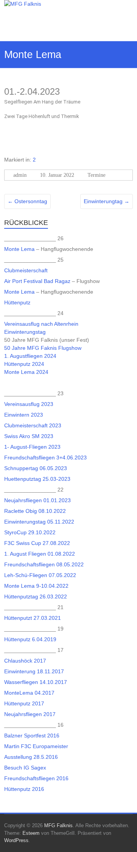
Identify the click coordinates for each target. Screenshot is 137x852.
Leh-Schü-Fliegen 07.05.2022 (40, 575)
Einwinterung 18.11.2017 (34, 671)
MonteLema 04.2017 (29, 693)
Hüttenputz (17, 302)
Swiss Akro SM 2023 (28, 436)
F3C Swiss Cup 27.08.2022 (37, 543)
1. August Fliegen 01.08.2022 (39, 554)
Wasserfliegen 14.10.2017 (35, 682)
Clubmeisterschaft (26, 270)
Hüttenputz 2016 (24, 789)
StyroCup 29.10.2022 (30, 532)
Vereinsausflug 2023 (28, 404)
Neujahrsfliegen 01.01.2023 (37, 500)
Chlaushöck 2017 (25, 661)
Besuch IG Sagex (25, 768)
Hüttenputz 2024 (24, 364)
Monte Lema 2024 (26, 372)
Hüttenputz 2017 (24, 703)
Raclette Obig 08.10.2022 (35, 511)
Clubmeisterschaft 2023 (32, 425)
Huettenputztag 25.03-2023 (37, 479)
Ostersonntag (27, 201)
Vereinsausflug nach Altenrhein (41, 324)
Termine (96, 175)
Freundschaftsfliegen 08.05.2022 (44, 564)
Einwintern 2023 (23, 415)
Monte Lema (19, 249)
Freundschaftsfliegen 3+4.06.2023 (45, 457)
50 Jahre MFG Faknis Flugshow (42, 348)
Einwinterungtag (106, 201)
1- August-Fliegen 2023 (32, 447)
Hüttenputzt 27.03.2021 (32, 618)
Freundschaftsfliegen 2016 (36, 778)
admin (20, 175)
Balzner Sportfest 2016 (31, 735)
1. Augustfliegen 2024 (30, 356)
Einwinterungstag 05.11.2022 (39, 522)
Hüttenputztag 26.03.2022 (35, 596)
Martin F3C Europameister (36, 746)
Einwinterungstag (25, 332)
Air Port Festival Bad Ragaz (37, 281)
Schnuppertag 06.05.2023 (35, 468)
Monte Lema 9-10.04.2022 (36, 586)
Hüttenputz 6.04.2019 (30, 639)
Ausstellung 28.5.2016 (31, 757)
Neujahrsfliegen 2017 (30, 714)
